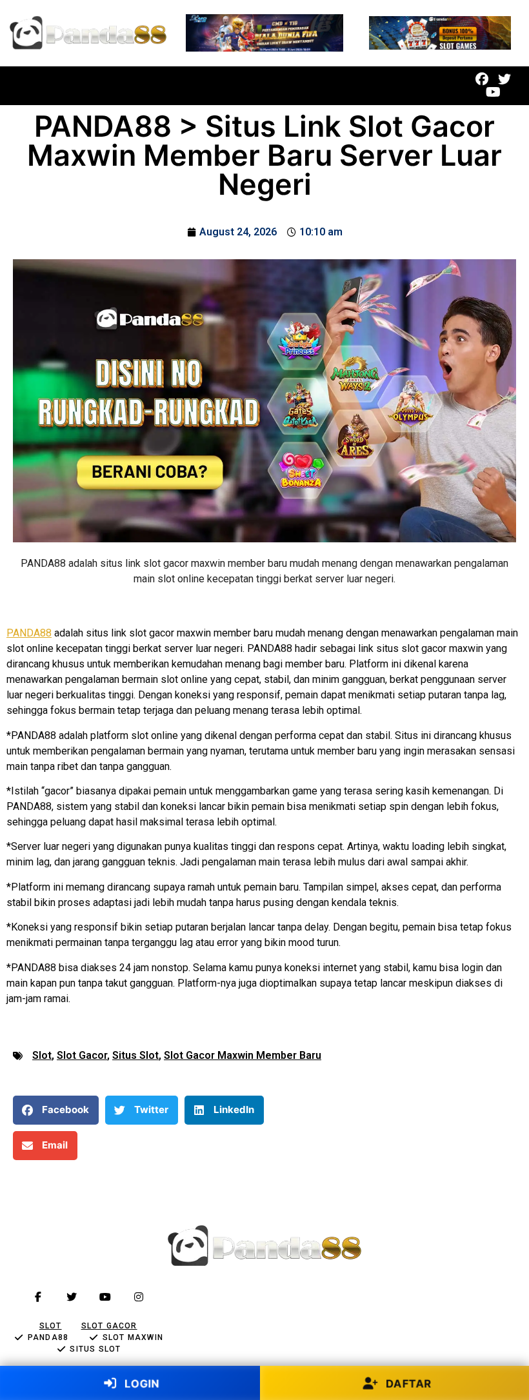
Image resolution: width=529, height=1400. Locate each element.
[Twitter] (504, 79)
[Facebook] (481, 79)
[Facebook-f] (38, 1297)
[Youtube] (493, 92)
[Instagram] (138, 1297)
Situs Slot (135, 1055)
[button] (212, 86)
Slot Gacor (82, 1055)
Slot (42, 1055)
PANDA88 (29, 633)
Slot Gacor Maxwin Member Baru (242, 1055)
